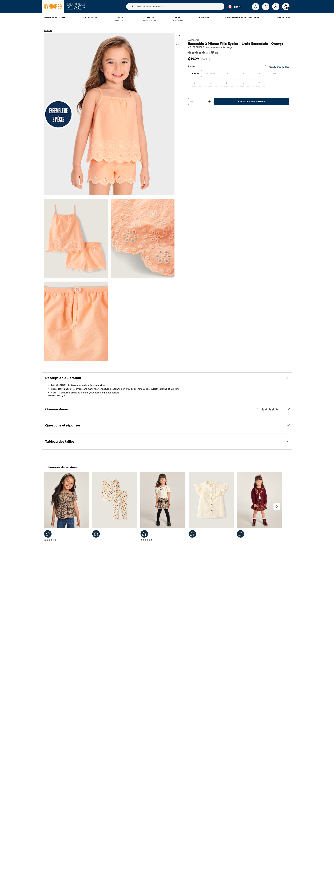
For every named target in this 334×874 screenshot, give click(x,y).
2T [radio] (226, 73)
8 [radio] (227, 82)
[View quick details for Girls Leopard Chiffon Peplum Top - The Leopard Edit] (48, 534)
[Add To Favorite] (178, 45)
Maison (48, 30)
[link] (255, 6)
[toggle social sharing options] (178, 36)
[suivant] (276, 506)
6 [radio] (195, 82)
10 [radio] (242, 82)
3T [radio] (242, 73)
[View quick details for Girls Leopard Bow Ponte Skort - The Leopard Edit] (144, 534)
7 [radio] (210, 82)
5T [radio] (274, 73)
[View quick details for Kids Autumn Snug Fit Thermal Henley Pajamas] (96, 534)
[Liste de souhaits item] (267, 9)
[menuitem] (55, 17)
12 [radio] (259, 82)
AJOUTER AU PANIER (251, 101)
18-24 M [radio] (210, 73)
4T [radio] (258, 73)
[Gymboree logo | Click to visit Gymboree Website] (53, 6)
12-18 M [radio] (194, 73)
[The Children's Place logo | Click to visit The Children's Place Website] (76, 6)
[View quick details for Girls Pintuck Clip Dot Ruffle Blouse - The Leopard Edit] (192, 534)
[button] (232, 6)
